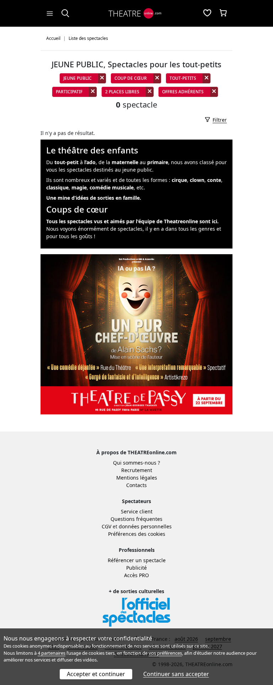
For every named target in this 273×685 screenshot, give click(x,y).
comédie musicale (112, 187)
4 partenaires (51, 653)
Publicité (136, 567)
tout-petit (66, 162)
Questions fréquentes (136, 519)
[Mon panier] (223, 13)
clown (197, 180)
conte (214, 180)
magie (79, 187)
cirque (179, 180)
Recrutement (136, 470)
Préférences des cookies (136, 533)
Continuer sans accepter (176, 674)
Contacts (136, 485)
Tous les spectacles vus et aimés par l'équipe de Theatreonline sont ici (131, 221)
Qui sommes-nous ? (136, 462)
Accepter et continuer (96, 674)
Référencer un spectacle (137, 560)
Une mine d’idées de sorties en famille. (93, 197)
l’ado (90, 162)
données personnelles (145, 526)
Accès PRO (136, 575)
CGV (106, 526)
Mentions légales (136, 477)
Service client (136, 511)
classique (57, 187)
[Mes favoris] (207, 13)
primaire (157, 162)
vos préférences (165, 653)
